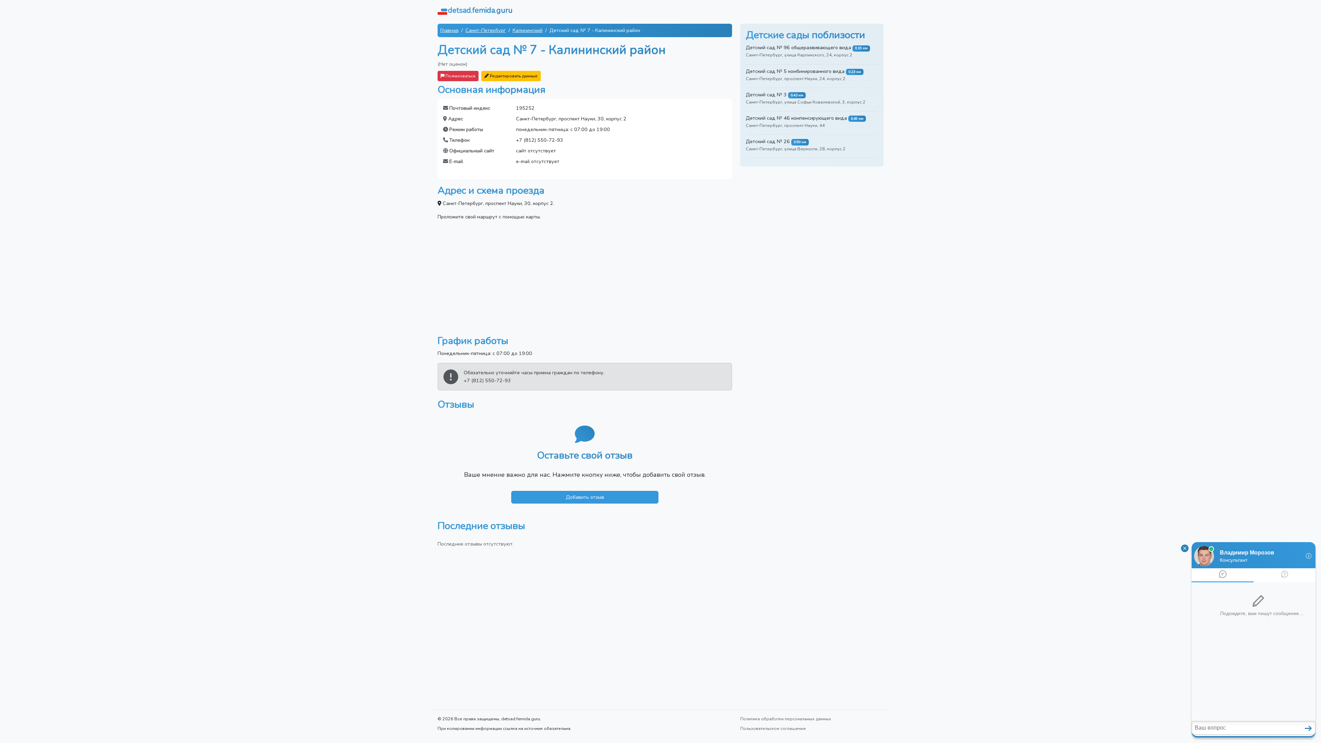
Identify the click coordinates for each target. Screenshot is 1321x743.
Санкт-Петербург (485, 30)
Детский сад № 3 (766, 94)
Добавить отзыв (585, 497)
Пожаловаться (459, 76)
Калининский (528, 30)
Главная (449, 30)
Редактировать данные (513, 76)
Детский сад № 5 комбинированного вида (795, 71)
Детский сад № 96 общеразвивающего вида (798, 47)
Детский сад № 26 (768, 141)
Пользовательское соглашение (773, 728)
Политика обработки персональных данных (785, 719)
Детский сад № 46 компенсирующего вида (796, 118)
